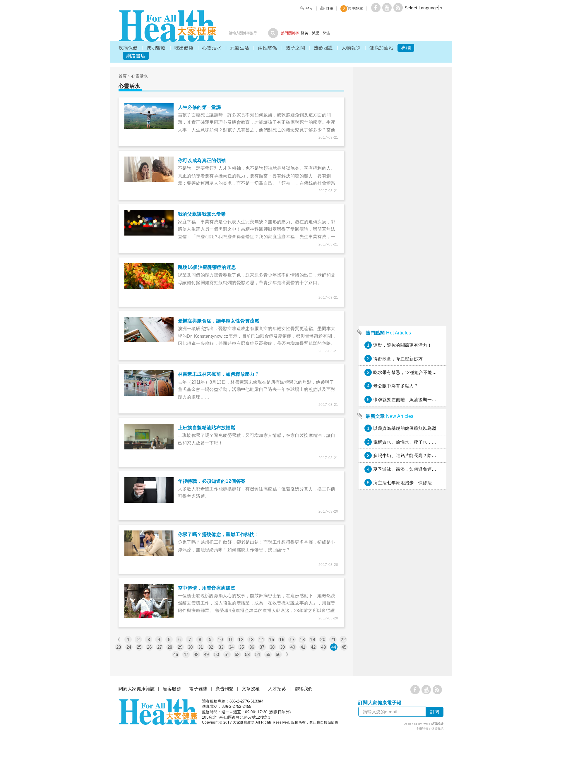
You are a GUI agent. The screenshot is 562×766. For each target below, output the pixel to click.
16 (281, 639)
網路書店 (135, 55)
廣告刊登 (224, 688)
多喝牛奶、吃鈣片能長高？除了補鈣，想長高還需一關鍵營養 (434, 455)
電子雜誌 (198, 688)
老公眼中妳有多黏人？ (395, 385)
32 (210, 647)
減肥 (315, 33)
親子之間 (295, 47)
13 (251, 639)
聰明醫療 (156, 47)
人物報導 (351, 47)
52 (237, 654)
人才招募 (277, 688)
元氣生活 (239, 47)
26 (149, 647)
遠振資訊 (437, 728)
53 (247, 654)
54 (257, 654)
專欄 (406, 47)
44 (333, 647)
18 (302, 639)
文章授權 (251, 688)
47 (186, 654)
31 (200, 647)
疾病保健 (128, 47)
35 (241, 647)
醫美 (304, 33)
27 (159, 647)
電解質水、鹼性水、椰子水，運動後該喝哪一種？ (422, 441)
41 (303, 647)
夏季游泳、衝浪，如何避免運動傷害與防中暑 (418, 469)
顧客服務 (172, 688)
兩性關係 (267, 47)
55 (267, 654)
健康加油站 (381, 47)
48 (196, 654)
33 (221, 647)
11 (230, 639)
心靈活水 (212, 47)
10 (220, 639)
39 (282, 647)
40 (292, 647)
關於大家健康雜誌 (137, 688)
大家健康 (167, 26)
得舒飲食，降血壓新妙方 (398, 358)
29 (180, 647)
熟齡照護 (323, 47)
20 (322, 639)
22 (343, 639)
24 (128, 647)
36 (251, 647)
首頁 (123, 76)
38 (272, 647)
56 (278, 654)
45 (344, 647)
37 (262, 647)
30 (190, 647)
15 (271, 639)
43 (323, 647)
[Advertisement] (402, 235)
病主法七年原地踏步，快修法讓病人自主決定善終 (422, 482)
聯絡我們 (303, 688)
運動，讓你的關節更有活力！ (402, 345)
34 (231, 647)
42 (313, 647)
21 (332, 639)
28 (169, 647)
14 (261, 639)
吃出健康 (184, 47)
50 (216, 654)
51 (227, 654)
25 (139, 647)
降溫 (326, 33)
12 (240, 639)
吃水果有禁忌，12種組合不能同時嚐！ (411, 372)
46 (175, 654)
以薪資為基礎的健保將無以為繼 (404, 428)
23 (118, 647)
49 (206, 654)
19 (312, 639)
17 (291, 639)
